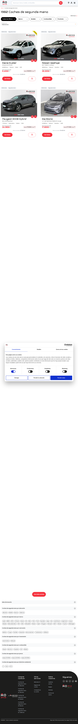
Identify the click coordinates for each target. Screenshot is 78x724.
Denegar (16, 377)
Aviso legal (67, 720)
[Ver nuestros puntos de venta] (68, 3)
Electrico (10, 649)
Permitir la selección (39, 377)
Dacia (22, 621)
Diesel (4, 649)
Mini (22, 624)
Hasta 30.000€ (26, 658)
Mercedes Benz (12, 624)
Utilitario (46, 632)
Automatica (6, 641)
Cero (6, 666)
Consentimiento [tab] (16, 349)
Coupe (10, 632)
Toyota (65, 624)
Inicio (2, 8)
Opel (38, 624)
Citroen (17, 621)
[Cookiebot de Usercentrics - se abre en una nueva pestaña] (65, 345)
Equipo (50, 687)
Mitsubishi (27, 624)
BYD (12, 621)
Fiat (34, 621)
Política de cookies (73, 720)
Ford (37, 621)
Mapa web (52, 720)
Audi (4, 621)
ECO (11, 666)
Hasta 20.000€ (16, 658)
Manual (13, 641)
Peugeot (44, 624)
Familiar (15, 632)
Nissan (33, 624)
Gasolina (16, 649)
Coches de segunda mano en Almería (22, 690)
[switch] (30, 371)
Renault (50, 624)
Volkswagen (71, 624)
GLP (21, 649)
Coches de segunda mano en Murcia (22, 704)
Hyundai (42, 621)
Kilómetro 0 (37, 682)
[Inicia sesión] (71, 3)
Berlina (4, 632)
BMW (8, 621)
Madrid (10, 612)
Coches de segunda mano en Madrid (22, 697)
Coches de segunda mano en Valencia (22, 710)
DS (26, 621)
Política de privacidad (59, 720)
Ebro (30, 621)
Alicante (5, 612)
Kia (51, 621)
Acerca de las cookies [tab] (62, 349)
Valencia (22, 612)
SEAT (55, 624)
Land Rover (57, 621)
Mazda (4, 624)
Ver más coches (39, 594)
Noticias (50, 690)
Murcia (16, 612)
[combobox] (37, 3)
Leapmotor (64, 621)
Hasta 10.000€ (6, 658)
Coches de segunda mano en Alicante (22, 683)
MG (19, 624)
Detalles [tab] (39, 349)
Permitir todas (61, 377)
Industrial (21, 632)
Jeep (47, 621)
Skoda (59, 624)
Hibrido (26, 649)
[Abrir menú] (74, 3)
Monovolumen (30, 632)
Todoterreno (38, 632)
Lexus (70, 621)
